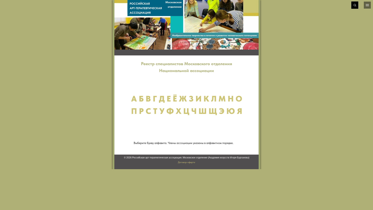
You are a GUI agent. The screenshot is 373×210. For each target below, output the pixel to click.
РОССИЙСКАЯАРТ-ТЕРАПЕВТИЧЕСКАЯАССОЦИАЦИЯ (146, 8)
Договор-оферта (186, 162)
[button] (354, 5)
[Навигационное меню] (367, 5)
